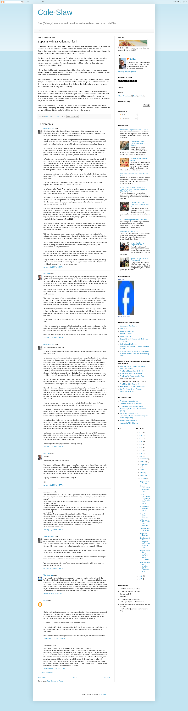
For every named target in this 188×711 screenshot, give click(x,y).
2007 (141, 579)
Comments (125, 119)
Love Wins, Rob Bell (127, 392)
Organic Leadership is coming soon (145, 488)
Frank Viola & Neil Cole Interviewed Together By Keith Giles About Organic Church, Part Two (133, 189)
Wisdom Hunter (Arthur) (128, 420)
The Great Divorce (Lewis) (129, 401)
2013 (141, 444)
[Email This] (67, 116)
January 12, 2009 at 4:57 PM (53, 485)
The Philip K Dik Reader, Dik (130, 384)
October (143, 462)
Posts (123, 115)
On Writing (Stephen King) (129, 413)
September (144, 465)
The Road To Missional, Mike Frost (132, 376)
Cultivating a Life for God (128, 344)
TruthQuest (124, 341)
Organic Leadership (127, 331)
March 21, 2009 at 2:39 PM (52, 594)
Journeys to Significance (128, 326)
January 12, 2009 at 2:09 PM (53, 267)
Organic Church (125, 336)
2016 (141, 435)
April (142, 470)
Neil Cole (46, 274)
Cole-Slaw (55, 12)
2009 (141, 456)
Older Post (106, 677)
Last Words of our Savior (145, 529)
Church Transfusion (124, 96)
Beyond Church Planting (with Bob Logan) (135, 339)
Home (38, 30)
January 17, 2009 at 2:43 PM (53, 530)
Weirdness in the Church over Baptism (145, 522)
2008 (141, 576)
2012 (141, 447)
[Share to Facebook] (75, 116)
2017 (141, 432)
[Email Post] (63, 116)
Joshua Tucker (48, 128)
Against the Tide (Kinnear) (129, 423)
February (143, 476)
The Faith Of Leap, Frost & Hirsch (131, 371)
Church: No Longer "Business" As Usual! (134, 130)
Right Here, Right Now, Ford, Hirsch (132, 386)
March (142, 473)
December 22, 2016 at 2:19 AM (54, 668)
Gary (45, 601)
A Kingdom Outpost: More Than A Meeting (139, 259)
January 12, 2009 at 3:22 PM (53, 447)
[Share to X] (72, 116)
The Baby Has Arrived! (145, 482)
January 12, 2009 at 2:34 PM (53, 337)
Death (135, 96)
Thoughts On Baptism (144, 534)
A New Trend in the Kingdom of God (137, 244)
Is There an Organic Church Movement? (134, 220)
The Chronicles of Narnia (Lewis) (131, 406)
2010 (141, 453)
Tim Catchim (48, 575)
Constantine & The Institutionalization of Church (138, 143)
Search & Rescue (126, 334)
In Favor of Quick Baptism (144, 515)
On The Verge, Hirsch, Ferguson (131, 389)
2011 (141, 450)
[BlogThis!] (70, 116)
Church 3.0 (124, 328)
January (143, 478)
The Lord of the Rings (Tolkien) (131, 404)
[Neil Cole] (126, 315)
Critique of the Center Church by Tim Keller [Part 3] (140, 204)
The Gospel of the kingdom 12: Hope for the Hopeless (145, 554)
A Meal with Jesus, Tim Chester (131, 373)
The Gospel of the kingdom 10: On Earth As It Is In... (145, 567)
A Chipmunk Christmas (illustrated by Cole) (135, 351)
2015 (141, 438)
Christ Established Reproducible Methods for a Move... (145, 499)
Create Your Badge (124, 317)
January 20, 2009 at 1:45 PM (53, 568)
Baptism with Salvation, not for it (144, 508)
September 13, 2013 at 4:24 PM (54, 639)
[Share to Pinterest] (77, 116)
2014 (141, 441)
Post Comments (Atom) (55, 681)
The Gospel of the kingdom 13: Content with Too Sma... (145, 542)
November (144, 459)
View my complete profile (127, 72)
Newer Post (42, 677)
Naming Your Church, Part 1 (130, 231)
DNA (141, 96)
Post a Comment (46, 673)
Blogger (103, 694)
